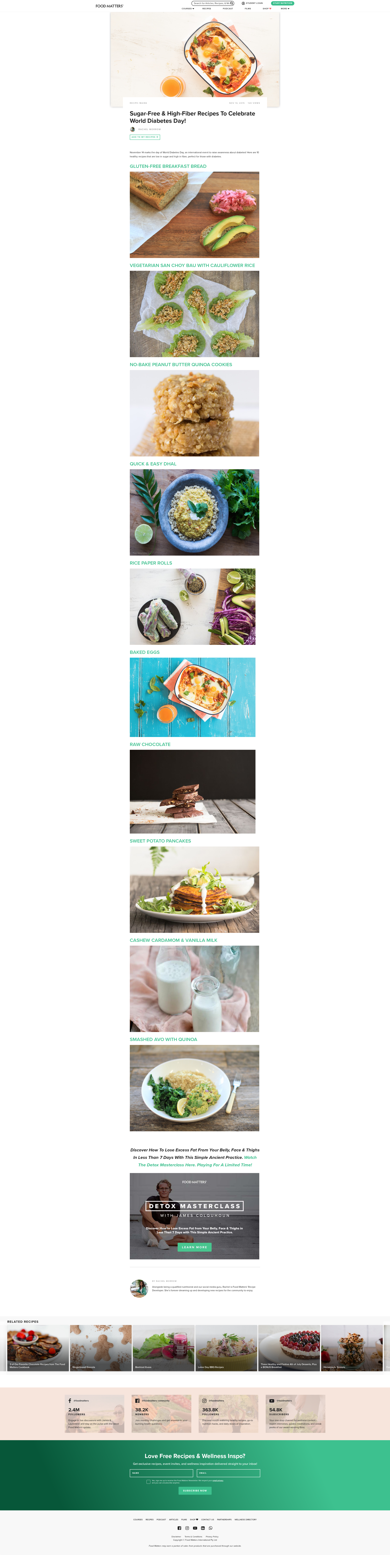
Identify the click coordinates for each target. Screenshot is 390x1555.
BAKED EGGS (145, 652)
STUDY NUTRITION (282, 3)
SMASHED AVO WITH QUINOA (163, 1039)
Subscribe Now (195, 1490)
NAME (135, 1473)
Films (248, 8)
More (284, 8)
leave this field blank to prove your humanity (12, 1443)
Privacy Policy (212, 1537)
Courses (187, 8)
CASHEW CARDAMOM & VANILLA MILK (173, 940)
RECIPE (134, 103)
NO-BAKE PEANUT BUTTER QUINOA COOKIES (181, 365)
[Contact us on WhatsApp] (210, 1528)
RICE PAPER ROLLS (151, 563)
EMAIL (203, 1473)
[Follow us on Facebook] (179, 1528)
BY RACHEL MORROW (164, 1281)
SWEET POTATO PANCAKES (160, 841)
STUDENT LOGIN (254, 3)
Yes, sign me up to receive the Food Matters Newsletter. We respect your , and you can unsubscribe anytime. (188, 1481)
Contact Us (207, 1519)
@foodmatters (81, 1401)
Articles (173, 1519)
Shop (266, 8)
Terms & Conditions (193, 1537)
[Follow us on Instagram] (187, 1528)
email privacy (218, 1480)
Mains (143, 103)
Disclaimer (176, 1537)
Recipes (206, 8)
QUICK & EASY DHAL (153, 464)
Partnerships (224, 1519)
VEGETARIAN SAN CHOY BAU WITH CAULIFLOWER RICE (192, 265)
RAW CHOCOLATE (150, 744)
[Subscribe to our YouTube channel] (195, 1528)
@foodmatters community (156, 1401)
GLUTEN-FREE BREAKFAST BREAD (168, 166)
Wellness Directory (246, 1519)
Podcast (228, 8)
